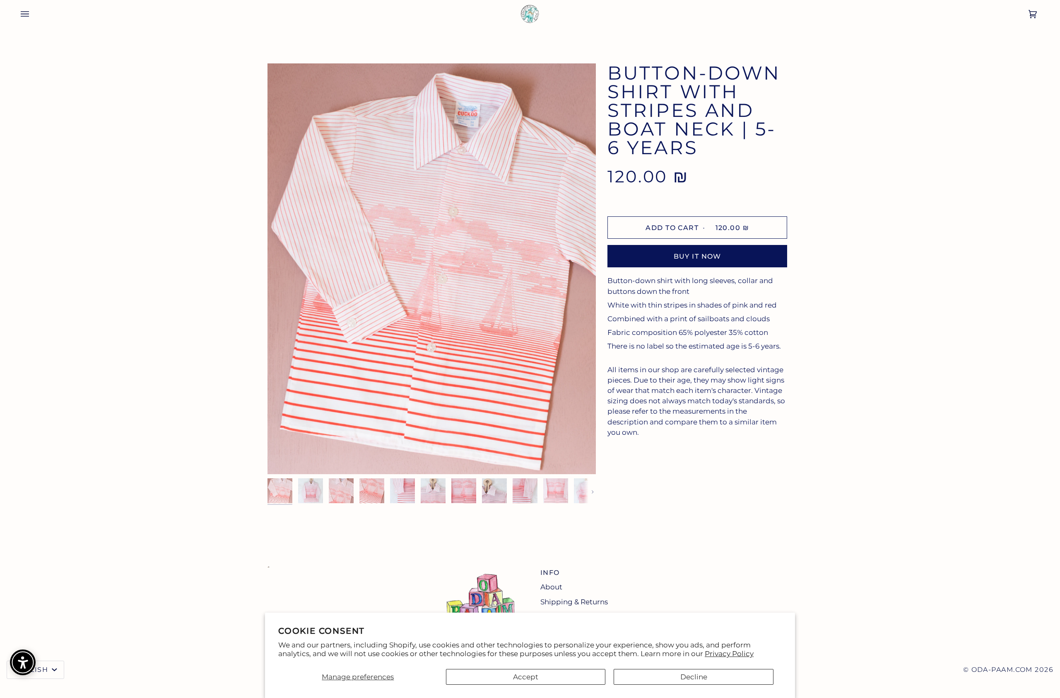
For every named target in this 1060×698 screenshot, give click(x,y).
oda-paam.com (1002, 670)
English (32, 670)
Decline (693, 677)
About (551, 587)
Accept (525, 677)
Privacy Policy (729, 654)
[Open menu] (19, 14)
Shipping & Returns (574, 602)
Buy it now (697, 256)
